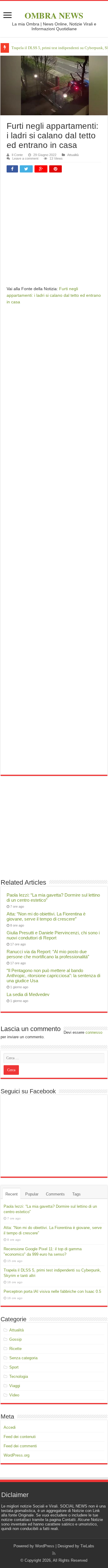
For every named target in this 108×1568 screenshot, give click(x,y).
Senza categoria (23, 1358)
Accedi (10, 1427)
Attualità (73, 155)
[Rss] (54, 1553)
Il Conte (17, 155)
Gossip (15, 1339)
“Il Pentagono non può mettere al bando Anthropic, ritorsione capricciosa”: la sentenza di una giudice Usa (53, 975)
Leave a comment (25, 158)
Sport (14, 1367)
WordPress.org (16, 1455)
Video (14, 1395)
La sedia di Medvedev (28, 994)
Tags (76, 1194)
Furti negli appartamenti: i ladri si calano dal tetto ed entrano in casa (54, 295)
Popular (31, 1194)
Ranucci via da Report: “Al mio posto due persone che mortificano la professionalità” (48, 954)
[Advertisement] (54, 231)
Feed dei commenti (20, 1446)
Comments (55, 1194)
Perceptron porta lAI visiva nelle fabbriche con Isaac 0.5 (52, 1291)
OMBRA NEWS (54, 15)
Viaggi (14, 1386)
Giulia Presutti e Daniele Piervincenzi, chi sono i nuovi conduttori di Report (53, 935)
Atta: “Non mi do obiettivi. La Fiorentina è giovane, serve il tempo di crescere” (46, 916)
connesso (94, 1032)
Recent (11, 1194)
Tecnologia (18, 1376)
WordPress (44, 1546)
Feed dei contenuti (20, 1436)
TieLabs (87, 1546)
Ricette (15, 1348)
